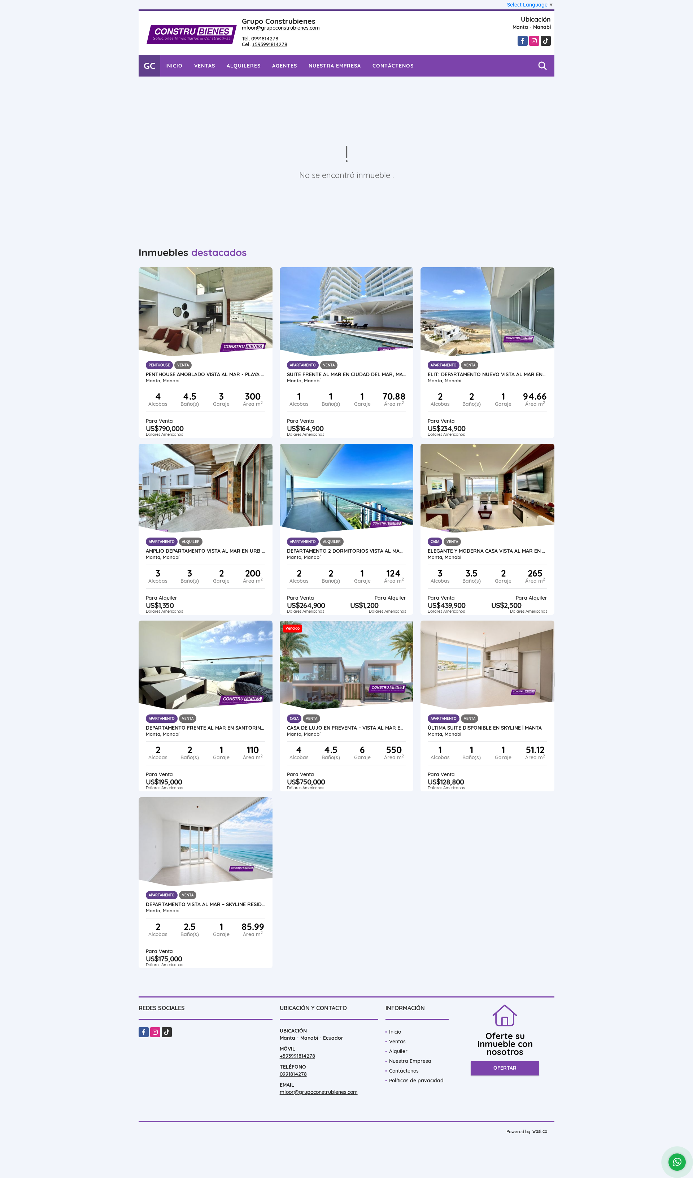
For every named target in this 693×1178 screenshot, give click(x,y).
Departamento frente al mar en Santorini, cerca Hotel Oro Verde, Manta (205, 728)
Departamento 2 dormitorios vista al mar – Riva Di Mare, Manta (346, 551)
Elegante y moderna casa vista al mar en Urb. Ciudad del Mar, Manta (487, 551)
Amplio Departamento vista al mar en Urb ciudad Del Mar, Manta (205, 551)
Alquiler (398, 1051)
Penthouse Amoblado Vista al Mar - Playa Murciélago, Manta (205, 374)
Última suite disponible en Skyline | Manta (485, 728)
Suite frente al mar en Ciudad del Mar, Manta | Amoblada (346, 374)
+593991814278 (269, 44)
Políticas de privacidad (416, 1080)
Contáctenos (393, 65)
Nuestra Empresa (335, 65)
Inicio (174, 65)
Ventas (204, 65)
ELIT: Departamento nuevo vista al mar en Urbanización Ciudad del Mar (487, 374)
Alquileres (244, 65)
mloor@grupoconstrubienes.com (281, 28)
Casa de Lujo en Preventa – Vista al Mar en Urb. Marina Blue (346, 728)
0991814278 (264, 38)
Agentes (284, 65)
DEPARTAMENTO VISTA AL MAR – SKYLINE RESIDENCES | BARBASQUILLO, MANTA (205, 904)
